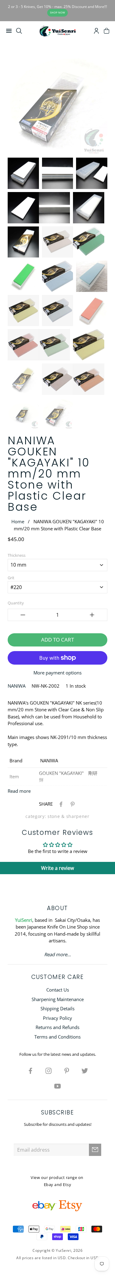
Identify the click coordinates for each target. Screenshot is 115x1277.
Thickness (16, 555)
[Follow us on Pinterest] (66, 1070)
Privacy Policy (57, 1018)
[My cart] (106, 32)
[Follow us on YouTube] (57, 1086)
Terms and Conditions (57, 1037)
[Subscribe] (95, 1150)
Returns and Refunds (57, 1027)
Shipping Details (57, 1008)
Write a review (57, 868)
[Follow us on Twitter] (84, 1070)
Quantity (16, 603)
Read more (19, 791)
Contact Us (57, 990)
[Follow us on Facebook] (30, 1070)
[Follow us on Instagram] (48, 1070)
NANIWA (16, 686)
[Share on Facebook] (59, 803)
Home (17, 521)
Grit (11, 577)
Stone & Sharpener (68, 816)
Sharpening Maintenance (58, 999)
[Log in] (96, 32)
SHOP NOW (57, 12)
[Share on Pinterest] (71, 803)
